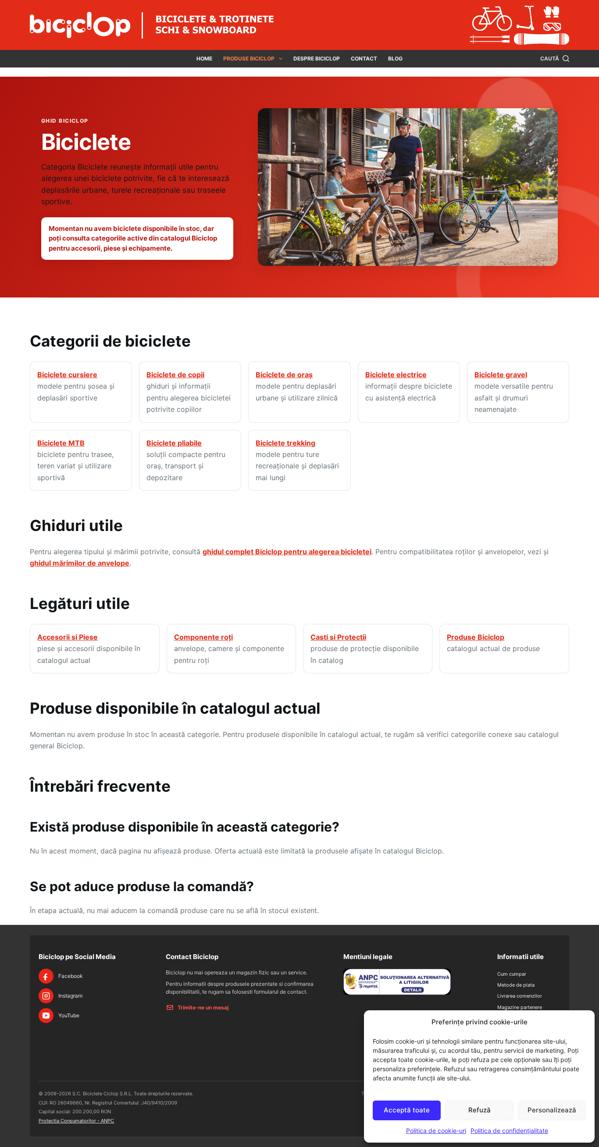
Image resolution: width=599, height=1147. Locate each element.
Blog (395, 58)
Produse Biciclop (249, 58)
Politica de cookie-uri (436, 1130)
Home (204, 58)
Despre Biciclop (316, 58)
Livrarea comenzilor (519, 996)
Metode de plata (516, 985)
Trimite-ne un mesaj (203, 1007)
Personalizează (552, 1110)
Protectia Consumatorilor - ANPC (76, 1121)
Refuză (479, 1110)
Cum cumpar (511, 974)
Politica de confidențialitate (509, 1130)
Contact (364, 58)
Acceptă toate (407, 1110)
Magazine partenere (519, 1007)
